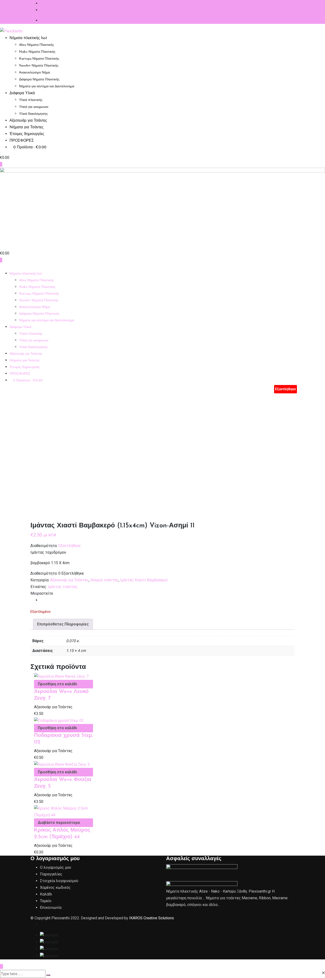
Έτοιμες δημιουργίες (27, 134)
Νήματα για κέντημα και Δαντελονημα (46, 86)
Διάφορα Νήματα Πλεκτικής (39, 79)
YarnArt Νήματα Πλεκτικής (39, 66)
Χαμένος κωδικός (55, 887)
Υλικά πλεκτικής (31, 100)
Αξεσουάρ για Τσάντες (28, 121)
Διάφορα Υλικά (22, 93)
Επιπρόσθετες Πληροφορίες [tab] (63, 624)
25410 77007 (51, 3)
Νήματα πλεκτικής (28, 38)
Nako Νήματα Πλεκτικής (37, 52)
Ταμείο (45, 901)
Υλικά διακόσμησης (33, 114)
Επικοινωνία (50, 907)
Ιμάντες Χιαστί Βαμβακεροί (144, 580)
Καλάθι (46, 894)
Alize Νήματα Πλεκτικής (36, 45)
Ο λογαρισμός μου (55, 867)
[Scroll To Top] (1, 966)
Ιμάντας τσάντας (63, 586)
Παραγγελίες (51, 874)
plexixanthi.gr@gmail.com (61, 10)
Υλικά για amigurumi (33, 107)
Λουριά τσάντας (104, 580)
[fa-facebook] (41, 600)
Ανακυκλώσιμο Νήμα (34, 72)
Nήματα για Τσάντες (27, 127)
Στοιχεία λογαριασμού (59, 881)
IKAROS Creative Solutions (151, 918)
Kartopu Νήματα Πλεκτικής (39, 59)
